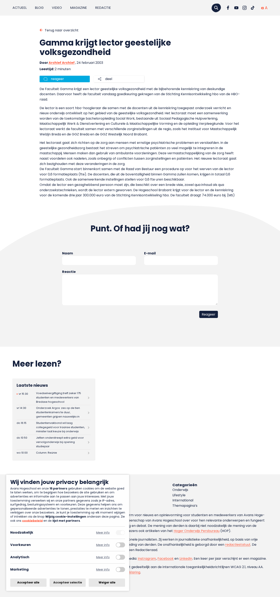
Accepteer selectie (67, 582)
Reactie (69, 271)
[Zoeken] (216, 7)
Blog (39, 7)
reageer (57, 79)
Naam (67, 253)
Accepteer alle (28, 582)
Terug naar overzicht (62, 30)
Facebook (165, 558)
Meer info (103, 533)
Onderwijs (180, 489)
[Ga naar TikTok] (253, 8)
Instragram (147, 558)
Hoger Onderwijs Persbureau (197, 530)
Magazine (78, 7)
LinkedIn (185, 558)
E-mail (150, 253)
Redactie (103, 7)
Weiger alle (107, 582)
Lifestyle (179, 495)
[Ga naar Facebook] (228, 8)
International (182, 500)
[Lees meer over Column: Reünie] (54, 453)
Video (57, 7)
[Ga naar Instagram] (244, 8)
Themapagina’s (184, 505)
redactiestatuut (237, 544)
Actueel (20, 7)
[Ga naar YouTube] (236, 8)
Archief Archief (62, 62)
